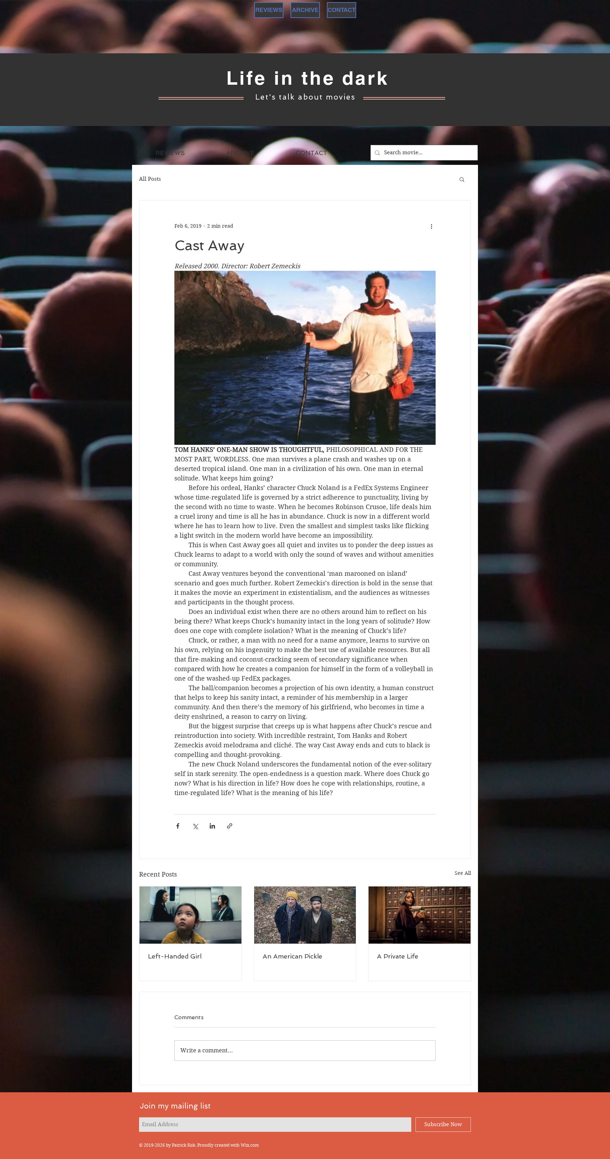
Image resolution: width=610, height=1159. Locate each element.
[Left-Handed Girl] (190, 915)
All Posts (150, 179)
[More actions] (431, 226)
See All (463, 873)
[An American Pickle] (305, 915)
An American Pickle (292, 956)
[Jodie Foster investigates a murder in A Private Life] (420, 915)
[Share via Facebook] (177, 826)
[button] (462, 179)
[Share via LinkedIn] (212, 826)
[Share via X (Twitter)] (195, 826)
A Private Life (397, 956)
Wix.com (250, 1145)
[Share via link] (229, 826)
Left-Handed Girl (175, 956)
